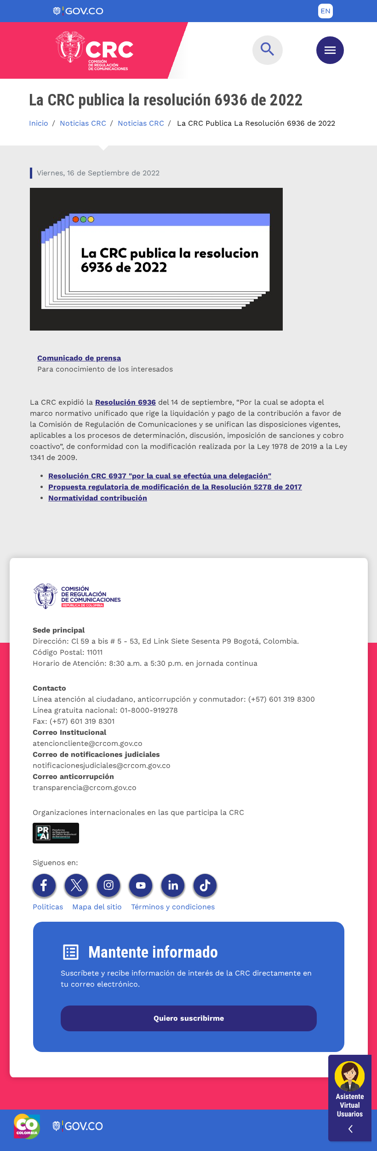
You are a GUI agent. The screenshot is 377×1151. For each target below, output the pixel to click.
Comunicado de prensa (79, 358)
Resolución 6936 (125, 402)
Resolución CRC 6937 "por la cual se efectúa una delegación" (159, 475)
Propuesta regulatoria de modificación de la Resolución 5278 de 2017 (175, 486)
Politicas (48, 906)
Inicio (38, 123)
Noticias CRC (83, 123)
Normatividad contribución (97, 498)
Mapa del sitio (97, 906)
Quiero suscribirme (189, 1018)
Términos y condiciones (173, 906)
